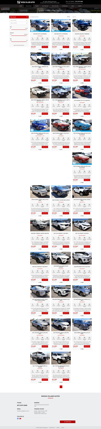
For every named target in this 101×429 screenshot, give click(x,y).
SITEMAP (58, 427)
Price (11, 26)
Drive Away (33, 47)
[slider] (10, 29)
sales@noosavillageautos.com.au (23, 410)
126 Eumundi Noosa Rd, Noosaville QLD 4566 (74, 3)
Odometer (12, 32)
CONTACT (79, 6)
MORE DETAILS (44, 46)
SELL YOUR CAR (45, 6)
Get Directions (67, 421)
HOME (21, 6)
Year (11, 38)
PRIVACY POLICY (52, 427)
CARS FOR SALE (28, 6)
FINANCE (37, 6)
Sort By (68, 16)
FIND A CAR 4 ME (55, 6)
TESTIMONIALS (65, 6)
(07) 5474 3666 (79, 1)
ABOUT (72, 6)
